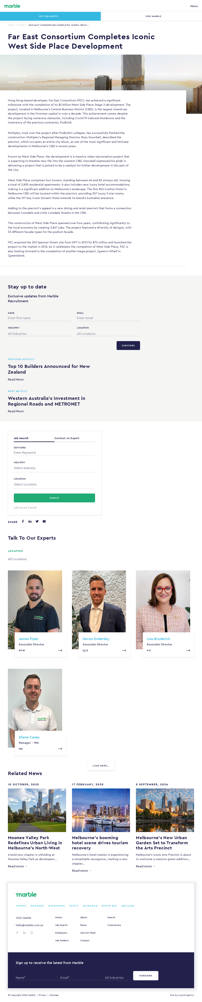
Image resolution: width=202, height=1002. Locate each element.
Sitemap (54, 995)
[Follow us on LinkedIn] (24, 932)
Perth (74, 905)
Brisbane (37, 905)
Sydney (21, 905)
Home (11, 25)
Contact (84, 940)
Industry (19, 462)
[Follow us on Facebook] (17, 932)
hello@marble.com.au (29, 925)
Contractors (114, 925)
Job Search (61, 925)
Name (11, 313)
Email (80, 313)
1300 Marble (23, 918)
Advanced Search (25, 507)
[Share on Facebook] (22, 521)
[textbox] (54, 468)
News (21, 25)
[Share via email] (44, 521)
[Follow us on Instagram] (31, 932)
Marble (32, 995)
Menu (194, 6)
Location (20, 478)
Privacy (42, 995)
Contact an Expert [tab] (66, 438)
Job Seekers (61, 940)
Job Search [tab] (21, 438)
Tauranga (90, 905)
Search (111, 917)
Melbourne (56, 905)
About (83, 917)
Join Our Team (88, 932)
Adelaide (128, 905)
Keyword (20, 447)
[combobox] (39, 333)
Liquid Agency (186, 995)
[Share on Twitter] (37, 521)
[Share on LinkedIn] (30, 521)
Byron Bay (109, 905)
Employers (61, 932)
